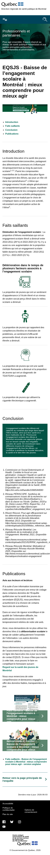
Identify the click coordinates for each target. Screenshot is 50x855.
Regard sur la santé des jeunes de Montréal (20, 669)
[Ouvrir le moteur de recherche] (45, 19)
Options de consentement (31, 811)
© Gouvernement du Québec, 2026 (25, 850)
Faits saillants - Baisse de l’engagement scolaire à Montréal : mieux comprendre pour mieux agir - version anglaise (26, 761)
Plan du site (7, 814)
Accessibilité (7, 803)
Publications (11, 134)
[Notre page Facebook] (3, 822)
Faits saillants (12, 126)
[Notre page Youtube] (3, 826)
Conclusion (11, 130)
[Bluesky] (11, 822)
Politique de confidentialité (8, 809)
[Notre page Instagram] (19, 822)
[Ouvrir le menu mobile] (5, 19)
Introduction (11, 122)
